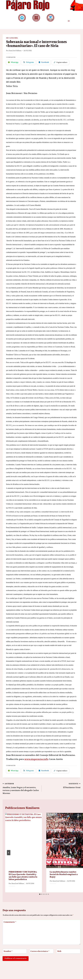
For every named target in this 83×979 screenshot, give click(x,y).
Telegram (28, 62)
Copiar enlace (60, 62)
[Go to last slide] (8, 852)
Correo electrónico (39, 951)
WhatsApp (13, 62)
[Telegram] (22, 17)
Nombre (8, 951)
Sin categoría (12, 38)
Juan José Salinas (15, 51)
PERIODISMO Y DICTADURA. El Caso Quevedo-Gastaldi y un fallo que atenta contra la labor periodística (23, 875)
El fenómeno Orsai (71, 786)
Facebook (43, 62)
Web (59, 951)
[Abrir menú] (69, 21)
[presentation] (23, 840)
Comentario (10, 922)
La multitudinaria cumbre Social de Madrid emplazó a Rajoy (64, 874)
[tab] (39, 894)
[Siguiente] (79, 852)
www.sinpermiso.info (36, 759)
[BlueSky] (50, 17)
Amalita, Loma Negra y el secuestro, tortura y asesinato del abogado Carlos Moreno (21, 788)
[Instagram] (36, 17)
